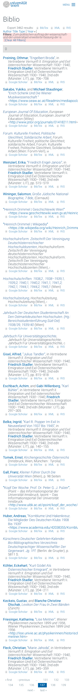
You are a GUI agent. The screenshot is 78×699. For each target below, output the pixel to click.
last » (43, 690)
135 (21, 685)
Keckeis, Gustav (15, 601)
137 (42, 685)
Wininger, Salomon (17, 194)
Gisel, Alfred (12, 354)
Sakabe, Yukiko (14, 89)
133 (66, 679)
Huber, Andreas (14, 516)
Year (30, 31)
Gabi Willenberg (48, 386)
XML (57, 27)
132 (56, 679)
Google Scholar (18, 82)
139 (63, 685)
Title (15, 31)
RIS (68, 27)
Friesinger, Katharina (18, 619)
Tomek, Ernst (13, 457)
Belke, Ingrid (12, 422)
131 (45, 679)
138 (53, 685)
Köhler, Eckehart (15, 565)
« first (8, 679)
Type (22, 31)
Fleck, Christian (14, 648)
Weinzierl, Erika (14, 162)
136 (31, 685)
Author (7, 31)
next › (31, 690)
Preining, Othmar (15, 58)
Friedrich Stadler (20, 68)
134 (10, 685)
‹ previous (24, 679)
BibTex (44, 27)
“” (42, 58)
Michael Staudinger (47, 89)
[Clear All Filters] (15, 40)
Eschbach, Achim (16, 386)
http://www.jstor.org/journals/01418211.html (43, 122)
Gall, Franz (10, 472)
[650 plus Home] (39, 4)
